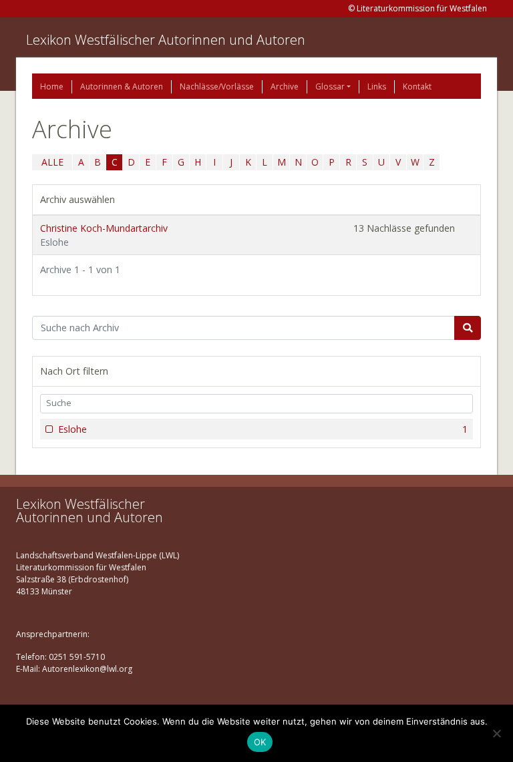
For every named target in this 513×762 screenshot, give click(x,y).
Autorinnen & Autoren (121, 86)
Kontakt (417, 86)
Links (376, 86)
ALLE (52, 162)
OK (260, 742)
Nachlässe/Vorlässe (217, 86)
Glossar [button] (330, 86)
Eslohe (263, 429)
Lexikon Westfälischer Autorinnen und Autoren (165, 40)
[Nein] (496, 733)
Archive (285, 86)
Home (51, 86)
